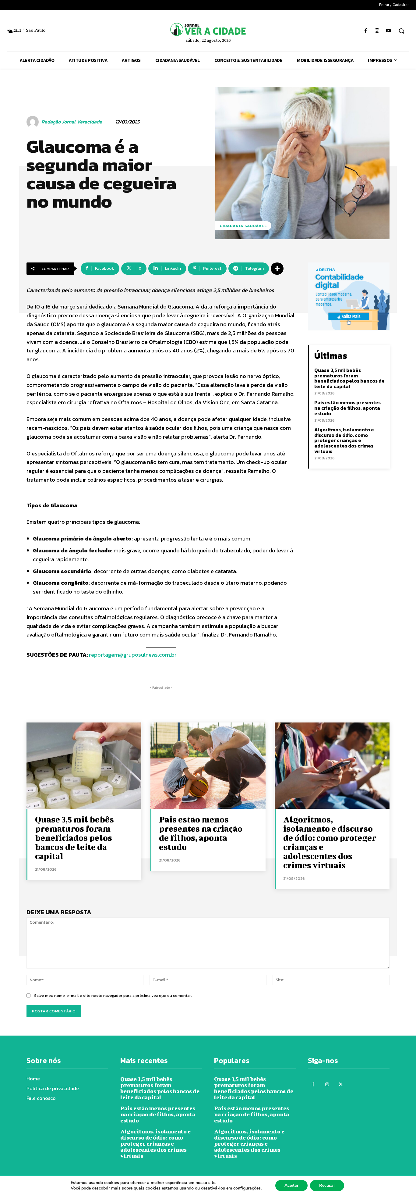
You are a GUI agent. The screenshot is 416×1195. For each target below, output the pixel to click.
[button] (401, 30)
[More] (277, 268)
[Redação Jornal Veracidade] (33, 122)
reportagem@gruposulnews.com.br (133, 655)
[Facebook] (365, 31)
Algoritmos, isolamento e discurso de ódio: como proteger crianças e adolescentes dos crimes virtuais (344, 440)
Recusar (327, 1185)
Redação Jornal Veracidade (71, 122)
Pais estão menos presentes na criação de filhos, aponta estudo (347, 408)
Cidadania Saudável (243, 226)
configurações (247, 1188)
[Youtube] (388, 31)
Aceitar (291, 1185)
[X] (340, 1084)
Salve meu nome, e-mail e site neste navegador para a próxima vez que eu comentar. (113, 995)
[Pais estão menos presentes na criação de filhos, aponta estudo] (207, 765)
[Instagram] (377, 31)
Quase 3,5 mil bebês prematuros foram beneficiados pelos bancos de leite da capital (349, 378)
